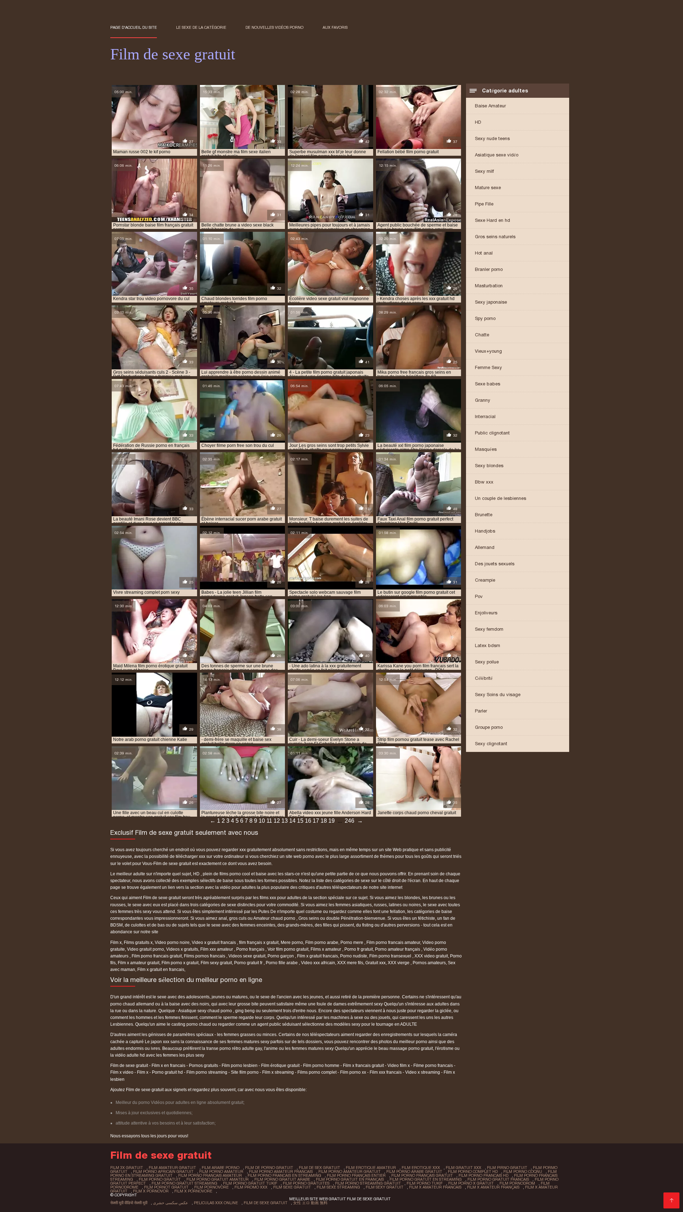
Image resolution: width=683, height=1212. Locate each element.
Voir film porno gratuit (288, 949)
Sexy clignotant (491, 743)
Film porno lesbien (240, 1065)
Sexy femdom (489, 629)
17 (316, 821)
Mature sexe (488, 187)
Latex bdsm (487, 645)
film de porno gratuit (269, 1167)
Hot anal (484, 253)
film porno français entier (356, 1175)
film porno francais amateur (210, 1175)
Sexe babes (487, 383)
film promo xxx (251, 1187)
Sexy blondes (489, 465)
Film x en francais (168, 1065)
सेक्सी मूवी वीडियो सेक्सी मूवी (128, 1203)
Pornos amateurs (429, 962)
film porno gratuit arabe (282, 1179)
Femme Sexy (488, 367)
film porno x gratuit (471, 1183)
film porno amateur (221, 1171)
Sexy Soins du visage (497, 694)
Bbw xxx (484, 482)
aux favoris (335, 27)
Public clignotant (492, 433)
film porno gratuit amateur (217, 1179)
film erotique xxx (421, 1167)
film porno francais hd (483, 1175)
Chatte (482, 334)
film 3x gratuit (126, 1167)
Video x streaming (422, 1072)
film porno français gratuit (422, 1175)
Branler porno (489, 269)
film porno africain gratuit (163, 1171)
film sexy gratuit (384, 1187)
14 (292, 821)
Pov (479, 596)
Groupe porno (489, 727)
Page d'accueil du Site (133, 27)
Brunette (483, 514)
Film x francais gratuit (363, 1065)
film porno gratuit (160, 1179)
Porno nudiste (353, 956)
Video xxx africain (318, 962)
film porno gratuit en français (350, 1179)
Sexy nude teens (492, 138)
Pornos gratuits (203, 1065)
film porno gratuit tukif (250, 1183)
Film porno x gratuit (180, 962)
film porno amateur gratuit (349, 1171)
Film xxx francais (386, 1072)
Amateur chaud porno (274, 918)
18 (324, 821)
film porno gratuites (306, 1183)
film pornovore (211, 1187)
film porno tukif (425, 1183)
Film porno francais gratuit (157, 956)
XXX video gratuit (431, 956)
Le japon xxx (157, 1041)
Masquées (486, 449)
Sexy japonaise (491, 302)
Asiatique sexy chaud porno (205, 1010)
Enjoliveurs (486, 612)
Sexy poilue (487, 661)
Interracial (485, 416)
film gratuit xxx (463, 1167)
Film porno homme (321, 1065)
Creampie (485, 580)
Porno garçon (281, 956)
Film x (116, 942)
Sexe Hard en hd (492, 220)
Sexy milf (484, 171)
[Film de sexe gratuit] (671, 1200)
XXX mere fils (350, 962)
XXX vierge (399, 962)
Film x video (121, 1072)
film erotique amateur (371, 1167)
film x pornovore (193, 1191)
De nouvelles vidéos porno (274, 27)
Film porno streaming (206, 1072)
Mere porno (292, 942)
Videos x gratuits (182, 949)
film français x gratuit (259, 942)
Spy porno (485, 318)
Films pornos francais (205, 956)
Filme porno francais (433, 1065)
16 (308, 821)
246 (349, 821)
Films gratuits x (138, 942)
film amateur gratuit (172, 1167)
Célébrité (484, 678)
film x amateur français (493, 1187)
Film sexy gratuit (216, 962)
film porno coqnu (522, 1171)
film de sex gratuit (319, 1167)
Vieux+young (488, 351)
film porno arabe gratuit (414, 1171)
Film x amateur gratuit (138, 962)
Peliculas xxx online (216, 1203)
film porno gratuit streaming (184, 1183)
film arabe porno (220, 1167)
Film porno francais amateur (393, 942)
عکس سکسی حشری (170, 1203)
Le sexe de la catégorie (201, 27)
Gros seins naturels (495, 236)
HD (478, 122)
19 (331, 821)
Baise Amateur (490, 105)
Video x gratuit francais (214, 942)
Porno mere (352, 942)
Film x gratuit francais (317, 956)
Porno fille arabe (282, 962)
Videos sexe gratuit (246, 956)
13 (284, 821)
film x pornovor (151, 1191)
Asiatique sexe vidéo (496, 154)
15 (300, 821)
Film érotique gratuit (280, 1065)
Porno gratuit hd (167, 1072)
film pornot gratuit (166, 1187)
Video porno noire (172, 942)
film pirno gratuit (507, 1167)
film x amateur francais (435, 1187)
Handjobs (485, 531)
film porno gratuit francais (498, 1179)
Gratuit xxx (375, 962)
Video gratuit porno (145, 949)
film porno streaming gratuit (368, 1183)
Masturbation (489, 285)
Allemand (484, 547)
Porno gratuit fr (249, 962)
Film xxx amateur (217, 949)
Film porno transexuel (390, 956)
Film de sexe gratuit (129, 1065)
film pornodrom (517, 1183)
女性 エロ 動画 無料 (310, 1203)
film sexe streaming (338, 1187)
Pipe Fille (484, 204)
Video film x (398, 1065)
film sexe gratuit (292, 1187)
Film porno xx (353, 1072)
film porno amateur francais (281, 1171)
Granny (482, 400)
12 (277, 821)
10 (262, 821)
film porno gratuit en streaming (426, 1179)
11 (269, 821)
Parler (481, 711)
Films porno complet (317, 1072)
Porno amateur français (398, 949)
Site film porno (245, 1072)
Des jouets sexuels (494, 563)
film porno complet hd (473, 1171)
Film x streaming (278, 1072)
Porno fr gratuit (358, 949)
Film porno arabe (321, 942)
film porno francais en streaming (284, 1175)
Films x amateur (326, 949)
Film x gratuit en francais (160, 969)
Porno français (250, 949)
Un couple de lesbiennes (500, 498)
